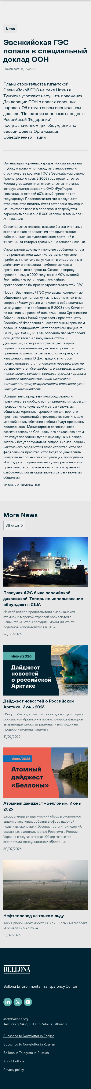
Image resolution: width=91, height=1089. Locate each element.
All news (12, 526)
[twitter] (18, 1002)
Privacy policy (13, 1069)
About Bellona (13, 1061)
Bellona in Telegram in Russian (26, 1053)
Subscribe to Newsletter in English (28, 1036)
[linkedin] (7, 1002)
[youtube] (28, 1002)
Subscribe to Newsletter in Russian (29, 1044)
